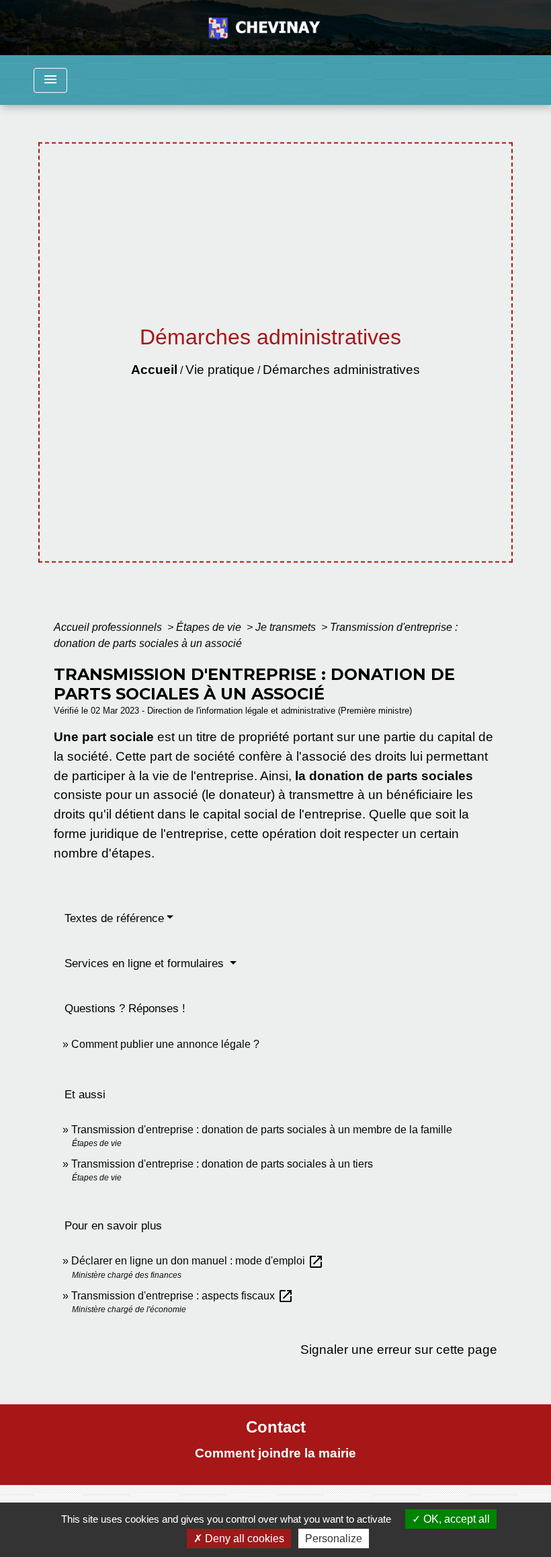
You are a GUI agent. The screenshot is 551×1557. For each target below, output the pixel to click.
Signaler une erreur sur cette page (398, 1349)
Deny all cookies (243, 1538)
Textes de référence (114, 918)
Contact (276, 1427)
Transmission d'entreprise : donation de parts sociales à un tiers (222, 1164)
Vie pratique (220, 370)
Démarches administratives (341, 370)
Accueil (154, 370)
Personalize (333, 1538)
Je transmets (287, 627)
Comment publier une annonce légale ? (165, 1044)
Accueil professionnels (109, 627)
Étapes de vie (210, 627)
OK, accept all (455, 1519)
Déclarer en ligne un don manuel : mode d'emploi (197, 1260)
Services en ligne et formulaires (146, 963)
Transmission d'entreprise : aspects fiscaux (182, 1295)
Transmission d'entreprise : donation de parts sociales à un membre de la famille (261, 1129)
